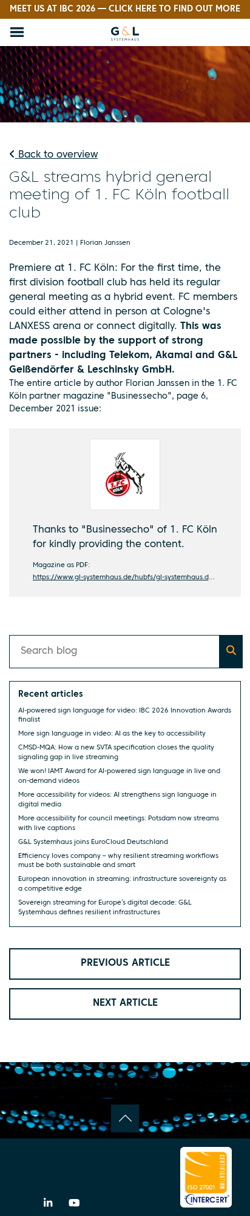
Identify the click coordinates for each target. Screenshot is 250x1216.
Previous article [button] (125, 963)
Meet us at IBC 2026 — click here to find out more (125, 9)
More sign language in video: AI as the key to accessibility (112, 733)
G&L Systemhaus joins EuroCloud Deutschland (93, 842)
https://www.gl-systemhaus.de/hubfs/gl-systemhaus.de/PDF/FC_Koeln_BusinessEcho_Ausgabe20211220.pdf (125, 577)
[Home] (125, 33)
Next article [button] (125, 1003)
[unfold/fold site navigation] (16, 32)
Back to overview (56, 155)
